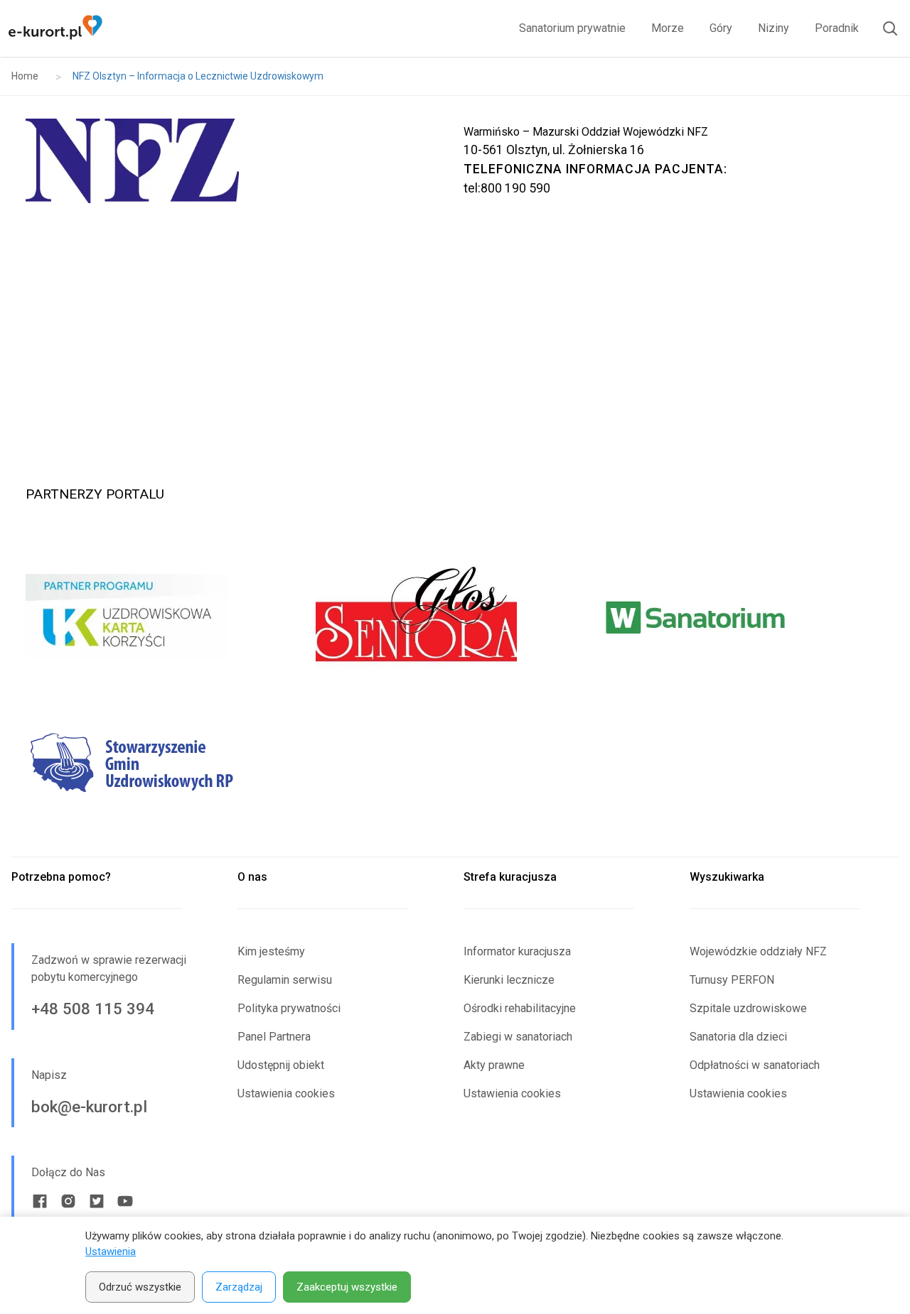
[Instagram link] (68, 1201)
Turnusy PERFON (732, 980)
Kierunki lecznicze (509, 980)
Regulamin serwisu (284, 980)
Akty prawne (494, 1065)
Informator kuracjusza (517, 951)
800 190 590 (515, 188)
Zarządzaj (238, 1287)
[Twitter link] (96, 1201)
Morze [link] (667, 28)
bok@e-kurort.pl (89, 1106)
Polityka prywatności (289, 1008)
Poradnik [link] (837, 28)
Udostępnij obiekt (280, 1065)
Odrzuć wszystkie (140, 1287)
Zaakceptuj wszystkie (346, 1287)
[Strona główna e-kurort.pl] (55, 28)
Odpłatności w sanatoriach (755, 1065)
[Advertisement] (455, 332)
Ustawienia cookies (286, 1093)
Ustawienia (110, 1251)
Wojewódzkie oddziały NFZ (758, 951)
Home (24, 76)
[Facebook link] (39, 1201)
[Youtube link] (125, 1201)
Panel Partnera (274, 1036)
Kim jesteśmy (271, 951)
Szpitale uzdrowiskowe (748, 1008)
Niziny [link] (773, 28)
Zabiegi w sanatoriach (518, 1036)
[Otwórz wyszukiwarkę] (884, 28)
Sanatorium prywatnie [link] (572, 28)
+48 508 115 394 (92, 1008)
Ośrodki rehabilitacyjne (520, 1008)
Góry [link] (721, 28)
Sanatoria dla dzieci (738, 1036)
